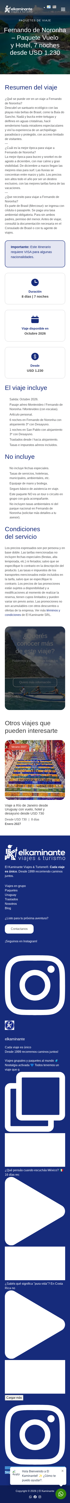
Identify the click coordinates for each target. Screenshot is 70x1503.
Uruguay (10, 894)
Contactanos (19, 928)
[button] (63, 9)
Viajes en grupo (15, 886)
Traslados (11, 899)
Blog (8, 908)
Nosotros (11, 903)
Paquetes (11, 890)
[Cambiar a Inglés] (54, 7)
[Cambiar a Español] (49, 7)
